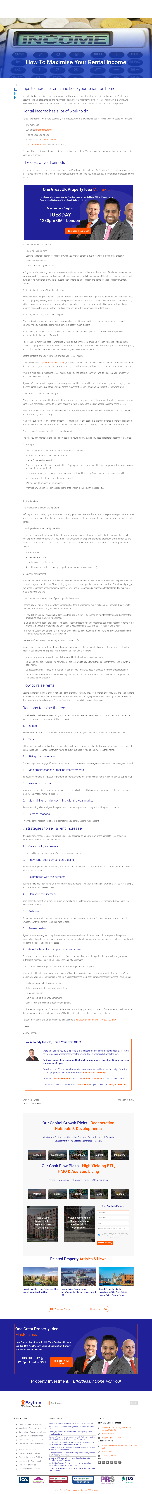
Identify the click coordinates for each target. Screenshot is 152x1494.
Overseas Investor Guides (29, 1453)
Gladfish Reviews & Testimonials (32, 1468)
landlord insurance (43, 130)
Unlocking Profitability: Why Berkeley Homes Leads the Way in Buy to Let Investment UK (72, 1448)
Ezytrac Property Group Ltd (70, 1490)
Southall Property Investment (31, 1439)
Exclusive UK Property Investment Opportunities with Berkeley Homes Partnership (72, 1459)
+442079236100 (108, 1433)
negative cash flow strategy (52, 362)
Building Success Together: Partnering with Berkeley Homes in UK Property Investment (72, 1453)
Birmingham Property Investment (32, 1432)
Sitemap (95, 1490)
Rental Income (37, 1104)
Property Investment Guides (30, 1457)
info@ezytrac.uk (109, 1455)
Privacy (84, 1490)
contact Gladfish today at (88, 1019)
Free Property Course (27, 1465)
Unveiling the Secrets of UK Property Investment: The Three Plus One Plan (72, 1469)
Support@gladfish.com (111, 1437)
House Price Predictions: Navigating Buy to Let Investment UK (78, 1283)
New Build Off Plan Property (30, 1461)
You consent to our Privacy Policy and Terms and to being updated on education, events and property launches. (114, 1235)
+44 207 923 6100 (108, 1019)
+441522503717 (108, 1451)
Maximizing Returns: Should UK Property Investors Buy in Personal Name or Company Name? (72, 1464)
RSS (89, 1490)
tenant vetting (50, 139)
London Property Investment (30, 1424)
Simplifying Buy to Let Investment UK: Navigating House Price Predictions (116, 1283)
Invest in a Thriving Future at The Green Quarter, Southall (40, 1283)
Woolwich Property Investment (31, 1443)
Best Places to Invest (27, 1449)
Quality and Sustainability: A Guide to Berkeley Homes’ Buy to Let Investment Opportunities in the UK (72, 1443)
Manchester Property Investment (32, 1428)
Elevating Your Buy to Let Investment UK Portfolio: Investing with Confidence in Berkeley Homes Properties (72, 1438)
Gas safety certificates (36, 144)
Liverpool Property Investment (31, 1436)
